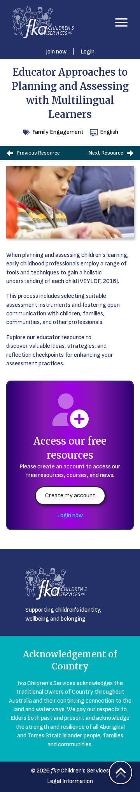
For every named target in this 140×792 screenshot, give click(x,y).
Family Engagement (58, 132)
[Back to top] (120, 772)
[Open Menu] (121, 22)
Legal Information (70, 781)
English (109, 132)
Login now (70, 515)
